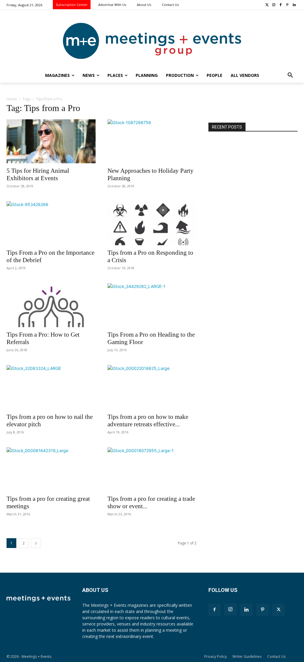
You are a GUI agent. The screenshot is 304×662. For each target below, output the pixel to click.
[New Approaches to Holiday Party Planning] (152, 141)
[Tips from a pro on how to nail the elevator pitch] (51, 387)
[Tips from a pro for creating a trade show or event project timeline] (152, 469)
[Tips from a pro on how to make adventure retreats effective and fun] (152, 387)
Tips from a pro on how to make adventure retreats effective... (147, 420)
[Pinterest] (287, 5)
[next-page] (36, 543)
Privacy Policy (215, 656)
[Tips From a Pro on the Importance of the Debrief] (51, 223)
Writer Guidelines (247, 656)
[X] (278, 610)
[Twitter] (267, 5)
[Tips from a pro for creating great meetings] (51, 469)
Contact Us (276, 656)
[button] (290, 75)
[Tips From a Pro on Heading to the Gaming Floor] (152, 305)
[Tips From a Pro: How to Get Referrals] (51, 305)
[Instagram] (273, 5)
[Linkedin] (294, 5)
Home (12, 99)
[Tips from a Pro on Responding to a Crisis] (152, 223)
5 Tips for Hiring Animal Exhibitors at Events (38, 174)
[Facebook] (280, 5)
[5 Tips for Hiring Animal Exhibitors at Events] (51, 141)
